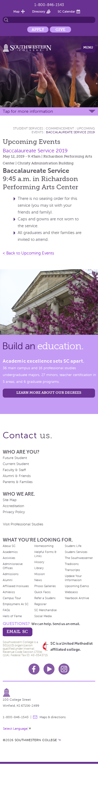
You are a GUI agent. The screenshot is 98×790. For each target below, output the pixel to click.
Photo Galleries (45, 586)
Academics (10, 552)
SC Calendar (66, 11)
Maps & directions (52, 717)
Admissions (11, 574)
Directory (38, 11)
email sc (17, 631)
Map (16, 11)
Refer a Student (45, 598)
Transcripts (72, 570)
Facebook (34, 669)
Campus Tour (12, 598)
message (35, 717)
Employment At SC (16, 604)
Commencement (60, 128)
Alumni (8, 580)
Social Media (43, 616)
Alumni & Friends (17, 476)
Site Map (10, 500)
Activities (9, 558)
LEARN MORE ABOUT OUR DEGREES (48, 392)
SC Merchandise (45, 610)
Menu (88, 47)
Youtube (49, 669)
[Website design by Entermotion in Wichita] (59, 740)
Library (39, 568)
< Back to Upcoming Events (28, 253)
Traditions (72, 564)
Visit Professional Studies (23, 524)
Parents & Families (18, 482)
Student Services (28, 128)
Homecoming (43, 546)
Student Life (73, 546)
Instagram (64, 669)
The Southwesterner (79, 558)
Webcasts (71, 592)
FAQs (6, 610)
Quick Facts (42, 592)
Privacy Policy (14, 512)
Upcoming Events (77, 586)
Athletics (9, 592)
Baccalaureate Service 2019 (70, 132)
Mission (39, 574)
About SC (9, 546)
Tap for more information (28, 111)
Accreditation (13, 506)
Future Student (15, 458)
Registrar (40, 604)
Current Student (16, 464)
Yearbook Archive (77, 598)
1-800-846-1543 (49, 5)
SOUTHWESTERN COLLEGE (36, 740)
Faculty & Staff (14, 470)
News (38, 580)
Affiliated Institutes (16, 586)
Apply (38, 29)
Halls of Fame (12, 616)
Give (60, 29)
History (39, 562)
